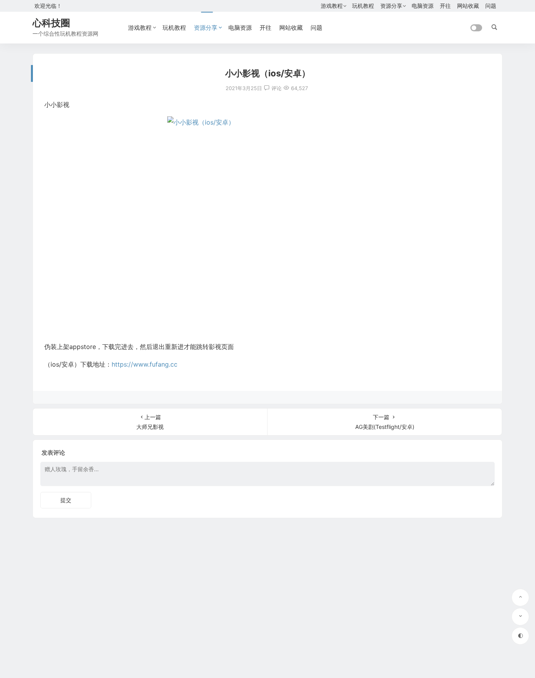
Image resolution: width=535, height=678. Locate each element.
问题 (490, 5)
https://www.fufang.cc (144, 364)
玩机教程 (363, 5)
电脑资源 (423, 5)
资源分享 (391, 5)
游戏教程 (332, 5)
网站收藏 (468, 5)
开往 (445, 5)
